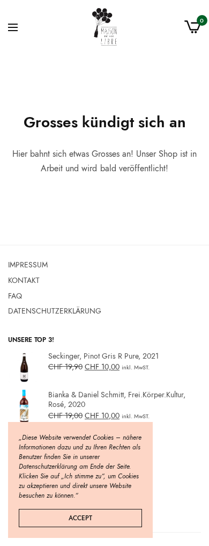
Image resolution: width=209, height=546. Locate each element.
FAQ (15, 295)
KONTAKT (24, 279)
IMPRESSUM (28, 264)
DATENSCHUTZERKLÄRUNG (54, 310)
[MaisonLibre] (104, 27)
